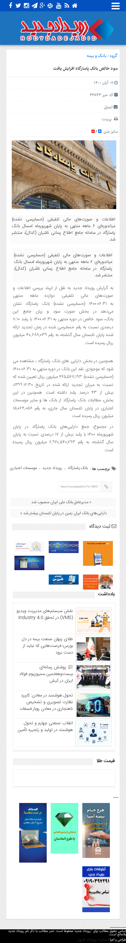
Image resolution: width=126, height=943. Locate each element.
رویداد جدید (52, 468)
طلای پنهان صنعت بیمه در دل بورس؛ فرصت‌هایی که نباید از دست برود (47, 645)
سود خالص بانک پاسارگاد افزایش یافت (85, 68)
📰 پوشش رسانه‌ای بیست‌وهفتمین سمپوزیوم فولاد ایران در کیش (46, 674)
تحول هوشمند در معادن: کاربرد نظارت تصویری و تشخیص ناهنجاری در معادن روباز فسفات (46, 702)
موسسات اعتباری (23, 468)
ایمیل (108, 107)
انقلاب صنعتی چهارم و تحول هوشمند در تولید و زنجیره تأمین (45, 727)
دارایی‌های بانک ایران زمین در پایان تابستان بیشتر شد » (63, 513)
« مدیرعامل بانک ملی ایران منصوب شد (61, 502)
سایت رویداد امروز (92, 939)
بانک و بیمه (97, 56)
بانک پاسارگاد (78, 468)
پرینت (108, 119)
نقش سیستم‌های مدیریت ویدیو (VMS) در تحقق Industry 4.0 (44, 614)
